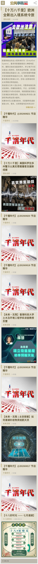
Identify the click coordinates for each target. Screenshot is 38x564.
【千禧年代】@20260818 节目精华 (19, 369)
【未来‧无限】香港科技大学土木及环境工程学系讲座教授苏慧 (18, 318)
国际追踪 (7, 19)
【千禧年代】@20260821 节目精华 (19, 115)
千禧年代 (6, 121)
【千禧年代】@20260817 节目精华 (19, 468)
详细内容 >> (31, 107)
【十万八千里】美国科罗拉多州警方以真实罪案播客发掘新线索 (18, 166)
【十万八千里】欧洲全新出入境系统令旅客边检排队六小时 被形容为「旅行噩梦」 (19, 17)
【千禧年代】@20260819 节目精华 (19, 267)
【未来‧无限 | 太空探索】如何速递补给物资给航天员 (18, 418)
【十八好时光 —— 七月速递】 (19, 515)
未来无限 (6, 325)
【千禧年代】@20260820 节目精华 (19, 218)
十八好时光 (7, 519)
